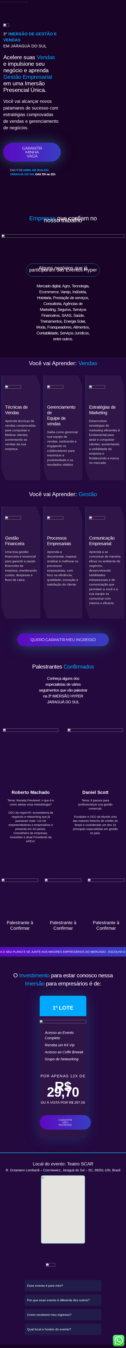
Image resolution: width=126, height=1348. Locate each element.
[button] (63, 1286)
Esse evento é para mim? (45, 1285)
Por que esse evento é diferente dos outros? (58, 1300)
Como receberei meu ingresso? (49, 1314)
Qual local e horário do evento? (49, 1329)
